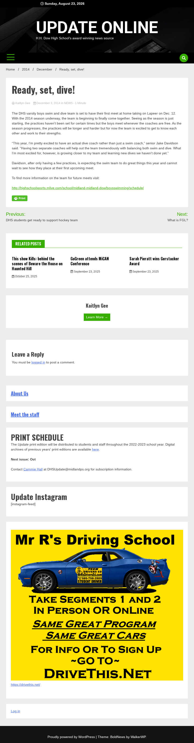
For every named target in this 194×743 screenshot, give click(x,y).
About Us (19, 393)
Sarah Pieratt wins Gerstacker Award (154, 261)
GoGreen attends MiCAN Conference (90, 261)
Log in (15, 711)
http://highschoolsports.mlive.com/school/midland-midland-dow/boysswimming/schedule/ (78, 188)
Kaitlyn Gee (23, 103)
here (95, 449)
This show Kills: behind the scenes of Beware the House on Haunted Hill (37, 263)
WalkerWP (138, 737)
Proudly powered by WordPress (72, 737)
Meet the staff (25, 414)
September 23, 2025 (86, 271)
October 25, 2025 (25, 276)
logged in (38, 362)
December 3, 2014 (48, 103)
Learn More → (97, 317)
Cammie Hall (33, 469)
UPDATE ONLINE (97, 27)
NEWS (68, 103)
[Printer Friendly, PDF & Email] (19, 198)
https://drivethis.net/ (25, 684)
